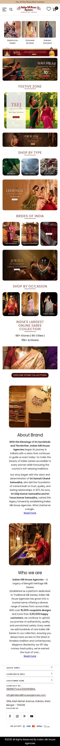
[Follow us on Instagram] (17, 716)
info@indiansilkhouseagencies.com (26, 695)
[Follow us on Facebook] (10, 716)
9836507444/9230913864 (20, 689)
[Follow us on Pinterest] (24, 716)
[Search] (11, 9)
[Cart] (54, 9)
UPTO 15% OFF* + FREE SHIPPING (30, 2)
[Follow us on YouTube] (31, 716)
